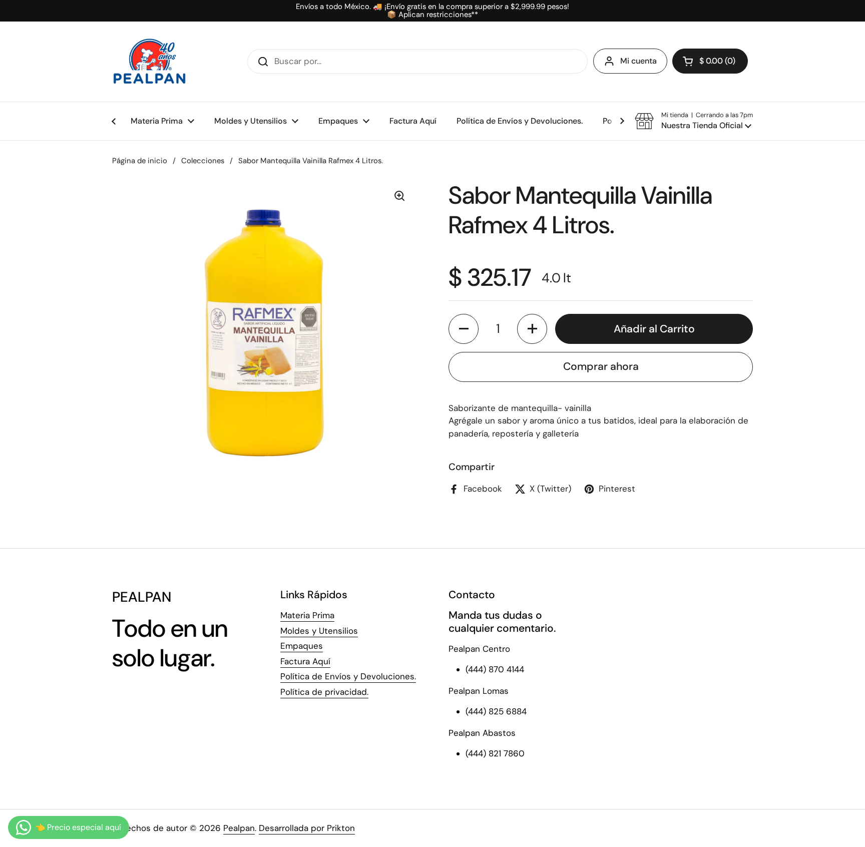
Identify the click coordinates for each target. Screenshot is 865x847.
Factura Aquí (305, 661)
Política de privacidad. (324, 691)
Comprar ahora (601, 366)
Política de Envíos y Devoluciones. (348, 676)
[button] (710, 61)
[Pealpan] (149, 62)
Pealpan (239, 827)
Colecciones (202, 161)
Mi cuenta (638, 61)
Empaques (301, 645)
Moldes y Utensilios (319, 630)
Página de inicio (139, 161)
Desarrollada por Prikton (307, 827)
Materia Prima (307, 615)
